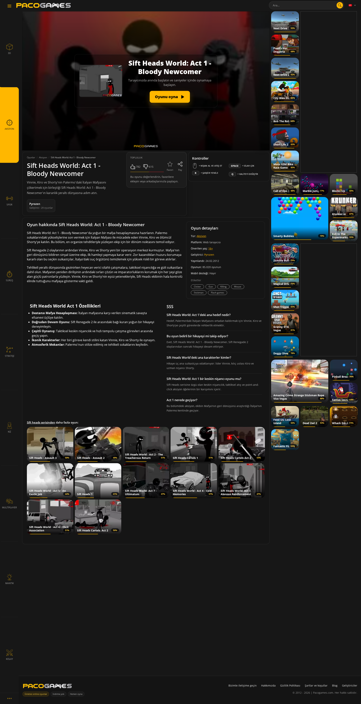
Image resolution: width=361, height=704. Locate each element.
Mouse (237, 286)
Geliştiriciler (349, 685)
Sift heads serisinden (41, 422)
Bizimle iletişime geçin (242, 685)
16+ (210, 248)
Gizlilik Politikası (290, 685)
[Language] (352, 5)
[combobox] (306, 5)
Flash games (217, 292)
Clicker (197, 286)
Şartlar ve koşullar (316, 685)
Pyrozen (209, 254)
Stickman (198, 292)
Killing (223, 286)
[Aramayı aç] (340, 5)
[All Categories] (9, 698)
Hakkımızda (268, 685)
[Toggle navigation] (9, 6)
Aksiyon (201, 236)
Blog (334, 685)
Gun (211, 286)
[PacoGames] (47, 687)
